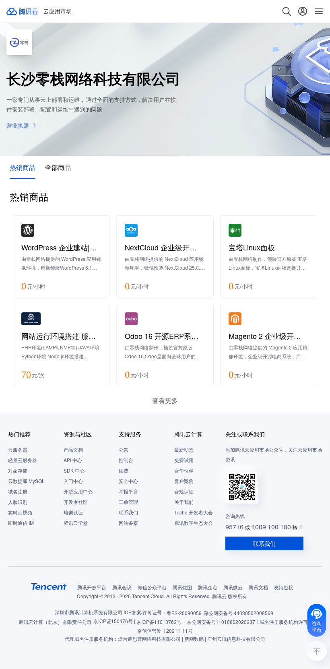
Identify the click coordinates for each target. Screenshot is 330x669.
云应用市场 (57, 11)
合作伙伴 (184, 470)
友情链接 (283, 587)
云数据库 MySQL (26, 480)
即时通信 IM (21, 522)
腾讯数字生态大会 (193, 522)
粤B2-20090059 (184, 612)
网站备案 (128, 522)
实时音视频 (20, 512)
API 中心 (73, 459)
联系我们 (128, 512)
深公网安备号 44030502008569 (238, 612)
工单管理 (128, 501)
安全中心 (128, 480)
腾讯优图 (182, 587)
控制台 (126, 459)
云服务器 (17, 449)
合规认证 (184, 491)
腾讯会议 (122, 587)
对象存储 (17, 470)
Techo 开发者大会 (193, 512)
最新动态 (184, 449)
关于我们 (184, 501)
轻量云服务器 (22, 459)
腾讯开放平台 (91, 587)
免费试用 (184, 459)
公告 (123, 449)
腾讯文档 (258, 587)
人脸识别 (17, 501)
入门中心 (73, 480)
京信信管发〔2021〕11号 (165, 630)
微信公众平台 (152, 587)
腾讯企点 (207, 587)
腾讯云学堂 (76, 522)
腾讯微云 (233, 587)
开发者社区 (76, 501)
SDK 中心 (74, 470)
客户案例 (184, 480)
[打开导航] (319, 11)
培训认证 (73, 512)
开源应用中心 (78, 491)
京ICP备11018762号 (159, 621)
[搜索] (286, 11)
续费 (123, 470)
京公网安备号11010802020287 (221, 621)
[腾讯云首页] (22, 11)
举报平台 (128, 491)
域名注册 (17, 491)
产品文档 (73, 449)
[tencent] (49, 586)
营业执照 (17, 125)
